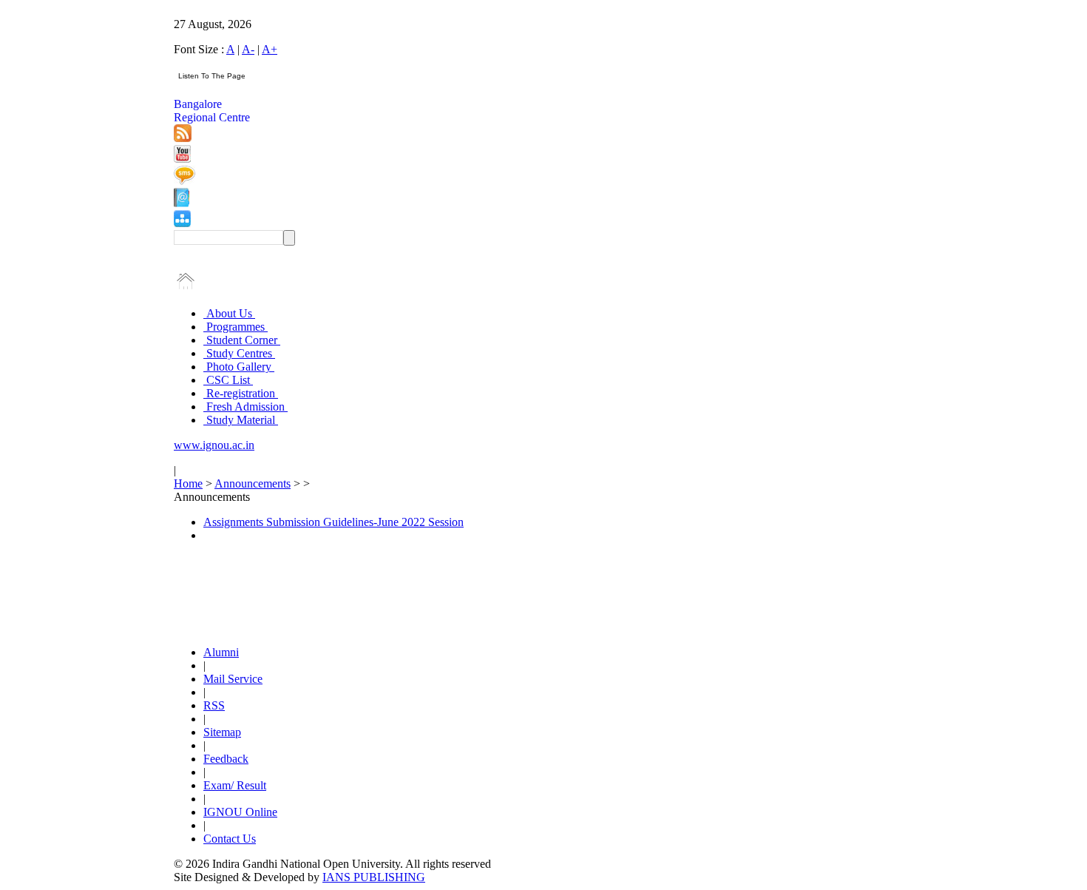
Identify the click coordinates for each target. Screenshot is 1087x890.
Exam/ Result (234, 785)
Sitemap (222, 732)
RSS (214, 705)
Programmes (235, 326)
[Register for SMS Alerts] (184, 181)
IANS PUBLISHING (373, 877)
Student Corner (241, 340)
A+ (269, 49)
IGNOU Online (240, 812)
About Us (229, 313)
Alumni (221, 652)
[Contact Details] (181, 203)
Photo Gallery (238, 366)
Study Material (240, 420)
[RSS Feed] (183, 138)
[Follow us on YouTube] (182, 158)
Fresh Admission (245, 406)
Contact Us (229, 838)
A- (248, 49)
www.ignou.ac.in (214, 445)
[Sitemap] (182, 223)
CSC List (228, 380)
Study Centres (239, 353)
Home (188, 483)
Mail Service (233, 678)
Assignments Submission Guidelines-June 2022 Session (333, 522)
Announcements (252, 483)
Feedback (225, 758)
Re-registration (240, 393)
